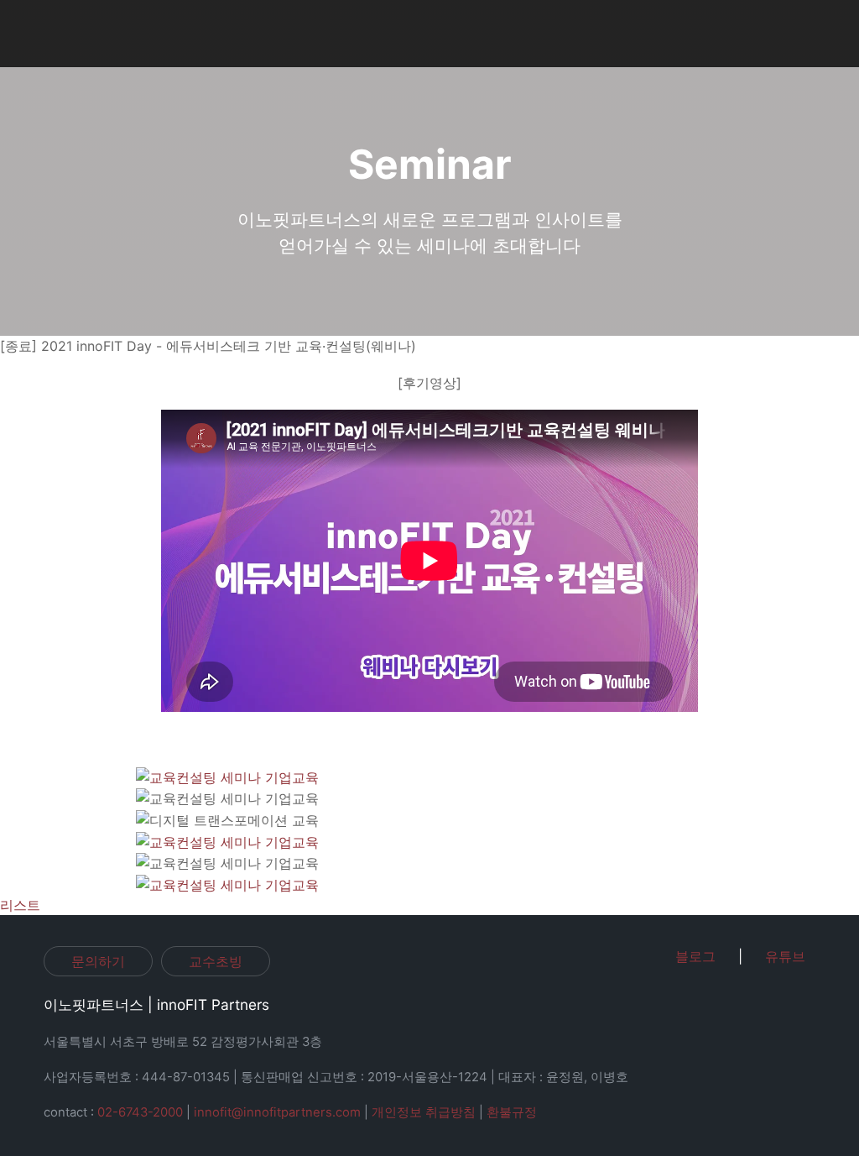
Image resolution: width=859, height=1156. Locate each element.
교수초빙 (215, 961)
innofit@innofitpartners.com (277, 1112)
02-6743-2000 (140, 1112)
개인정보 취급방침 (424, 1112)
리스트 (20, 905)
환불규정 (512, 1112)
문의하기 (98, 961)
